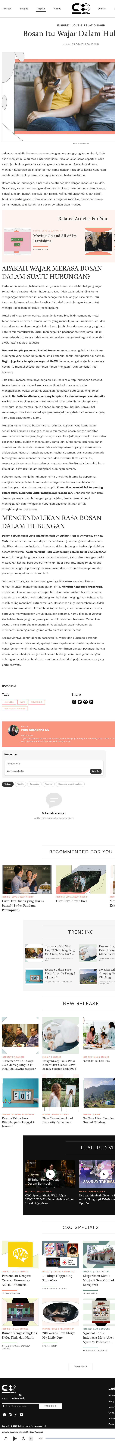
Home (97, 1114)
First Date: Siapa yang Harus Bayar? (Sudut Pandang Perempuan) (23, 906)
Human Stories (101, 1057)
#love (22, 702)
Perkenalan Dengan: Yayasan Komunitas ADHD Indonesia (16, 1281)
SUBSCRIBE (51, 1406)
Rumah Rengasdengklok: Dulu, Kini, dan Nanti (20, 1335)
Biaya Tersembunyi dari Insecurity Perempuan (57, 1120)
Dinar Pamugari (36, 1432)
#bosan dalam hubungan (14, 708)
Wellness (19, 1057)
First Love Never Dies (71, 901)
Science (57, 1057)
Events (102, 9)
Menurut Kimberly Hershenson (82, 587)
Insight (24, 9)
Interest (6, 9)
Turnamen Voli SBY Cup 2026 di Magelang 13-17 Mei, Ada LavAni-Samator (60, 952)
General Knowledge (23, 1114)
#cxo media (9, 702)
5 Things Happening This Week (57, 1278)
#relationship (36, 702)
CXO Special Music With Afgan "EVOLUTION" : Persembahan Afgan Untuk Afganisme (49, 1199)
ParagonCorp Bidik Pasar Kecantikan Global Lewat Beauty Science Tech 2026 (59, 1065)
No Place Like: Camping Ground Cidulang (99, 1120)
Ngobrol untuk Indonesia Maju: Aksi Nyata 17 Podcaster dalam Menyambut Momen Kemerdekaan (99, 1342)
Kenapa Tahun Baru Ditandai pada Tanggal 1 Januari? (60, 973)
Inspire (41, 9)
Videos (57, 9)
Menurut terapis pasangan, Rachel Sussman (31, 350)
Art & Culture (44, 1192)
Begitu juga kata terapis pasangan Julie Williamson (35, 361)
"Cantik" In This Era (96, 1061)
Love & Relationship (88, 25)
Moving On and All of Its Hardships (55, 238)
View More (81, 1366)
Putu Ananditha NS (35, 729)
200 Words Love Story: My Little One (58, 1335)
